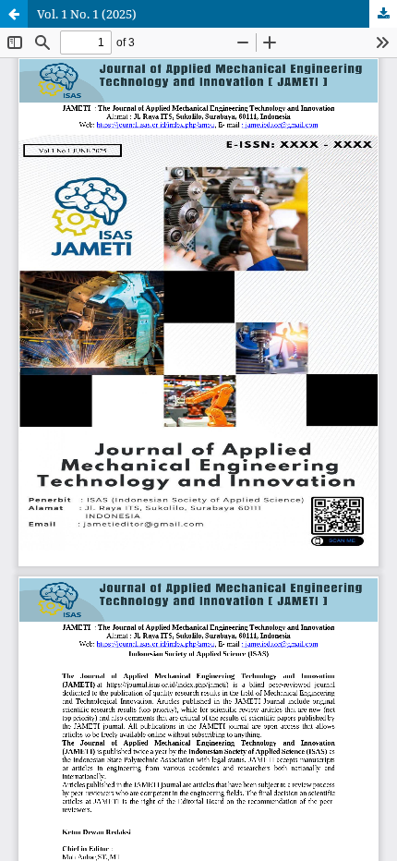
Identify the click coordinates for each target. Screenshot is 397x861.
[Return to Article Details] (14, 14)
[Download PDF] (383, 14)
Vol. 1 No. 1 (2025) (87, 14)
